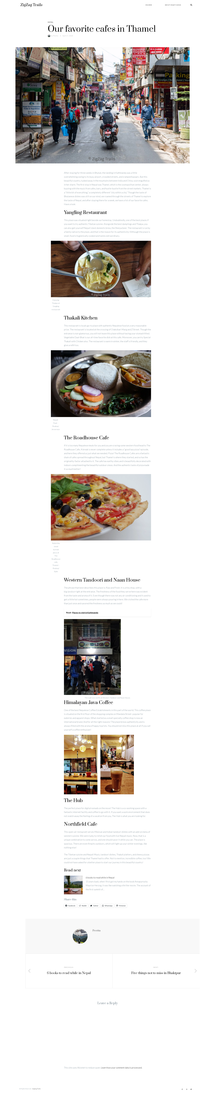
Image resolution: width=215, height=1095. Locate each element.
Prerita (55, 36)
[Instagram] (186, 1089)
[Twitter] (191, 1089)
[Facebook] (182, 1089)
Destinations (173, 5)
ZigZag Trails (31, 5)
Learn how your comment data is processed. (121, 1067)
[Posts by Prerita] (49, 36)
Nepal (51, 22)
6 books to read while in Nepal (100, 877)
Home (149, 5)
